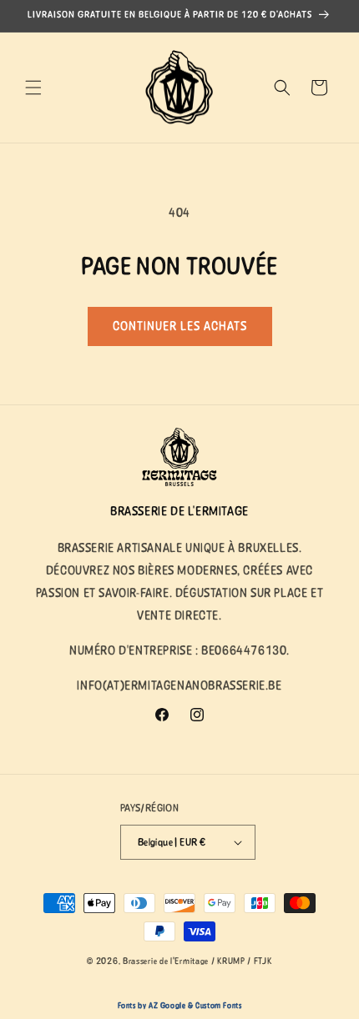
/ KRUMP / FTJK (241, 961)
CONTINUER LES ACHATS (180, 326)
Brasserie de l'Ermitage (166, 961)
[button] (33, 87)
